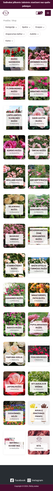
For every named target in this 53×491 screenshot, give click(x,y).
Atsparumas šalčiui (14, 34)
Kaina (8, 41)
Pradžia (6, 20)
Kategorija (10, 27)
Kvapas (38, 27)
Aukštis (33, 34)
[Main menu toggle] (48, 13)
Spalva (25, 27)
